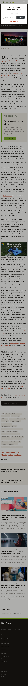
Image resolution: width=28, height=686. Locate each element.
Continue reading (14, 21)
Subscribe (20, 17)
